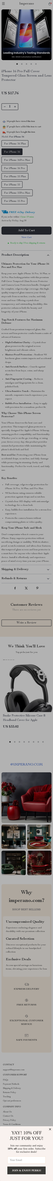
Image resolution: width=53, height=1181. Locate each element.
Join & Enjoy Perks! (26, 1170)
